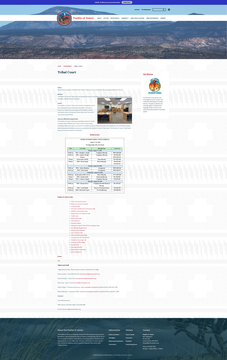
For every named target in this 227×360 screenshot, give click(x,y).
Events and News (114, 334)
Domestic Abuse (76, 223)
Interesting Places (131, 344)
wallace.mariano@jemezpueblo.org (91, 291)
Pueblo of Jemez (83, 18)
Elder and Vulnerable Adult (79, 235)
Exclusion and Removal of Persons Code (83, 209)
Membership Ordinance (78, 230)
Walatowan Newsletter (116, 341)
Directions (129, 338)
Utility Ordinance (76, 252)
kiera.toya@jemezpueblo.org (81, 283)
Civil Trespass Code (77, 233)
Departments (114, 18)
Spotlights (112, 338)
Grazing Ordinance (76, 247)
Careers (163, 18)
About (99, 18)
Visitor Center (130, 334)
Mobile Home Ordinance (78, 249)
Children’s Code (75, 225)
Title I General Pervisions (78, 201)
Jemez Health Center (137, 18)
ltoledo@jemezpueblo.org (151, 343)
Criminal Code (75, 206)
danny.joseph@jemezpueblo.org (90, 274)
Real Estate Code (76, 218)
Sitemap (130, 355)
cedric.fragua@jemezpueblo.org (90, 287)
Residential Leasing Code (78, 240)
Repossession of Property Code (80, 213)
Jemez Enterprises (152, 18)
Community (125, 18)
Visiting (106, 18)
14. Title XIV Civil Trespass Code (89, 225)
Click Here (127, 2)
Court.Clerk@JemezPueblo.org (71, 309)
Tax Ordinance (75, 221)
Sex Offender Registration (79, 228)
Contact (137, 9)
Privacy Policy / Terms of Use (120, 355)
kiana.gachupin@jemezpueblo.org (85, 278)
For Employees (146, 9)
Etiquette (129, 341)
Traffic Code (74, 216)
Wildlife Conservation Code (79, 211)
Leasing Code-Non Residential (80, 237)
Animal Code (75, 245)
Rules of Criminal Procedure (79, 204)
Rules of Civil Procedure (78, 242)
